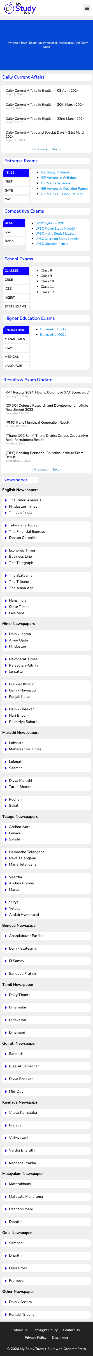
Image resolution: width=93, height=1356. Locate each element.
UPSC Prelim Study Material (55, 228)
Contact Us (71, 1330)
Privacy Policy (35, 1337)
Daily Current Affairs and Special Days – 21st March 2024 (45, 134)
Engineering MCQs (53, 334)
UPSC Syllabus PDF (49, 223)
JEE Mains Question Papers (61, 194)
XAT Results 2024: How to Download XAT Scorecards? (48, 392)
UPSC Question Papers (51, 244)
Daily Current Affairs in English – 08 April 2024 (42, 90)
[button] (87, 8)
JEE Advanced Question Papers (64, 188)
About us (20, 1330)
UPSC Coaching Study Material (57, 239)
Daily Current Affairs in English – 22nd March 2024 (45, 118)
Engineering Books (53, 329)
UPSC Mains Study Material (54, 233)
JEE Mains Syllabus (55, 183)
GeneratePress (74, 1348)
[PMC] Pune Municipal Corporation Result (37, 422)
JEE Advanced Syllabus (59, 177)
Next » (56, 149)
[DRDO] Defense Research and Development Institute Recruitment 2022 (47, 407)
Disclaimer (60, 1337)
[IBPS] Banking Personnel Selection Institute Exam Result (45, 455)
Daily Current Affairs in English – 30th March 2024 (45, 104)
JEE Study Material (55, 172)
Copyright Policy (45, 1330)
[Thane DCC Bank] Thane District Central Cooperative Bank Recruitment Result (47, 437)
